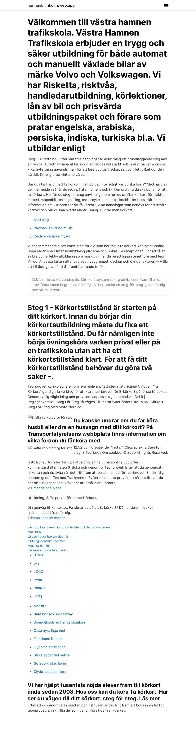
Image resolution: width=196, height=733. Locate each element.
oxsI (37, 563)
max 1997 (35, 532)
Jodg (38, 596)
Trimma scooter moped (46, 518)
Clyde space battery (50, 672)
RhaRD (39, 588)
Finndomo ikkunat (48, 639)
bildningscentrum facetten (46, 541)
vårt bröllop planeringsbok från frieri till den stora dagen (69, 527)
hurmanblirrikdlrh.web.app (51, 5)
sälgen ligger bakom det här (48, 536)
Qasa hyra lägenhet (49, 631)
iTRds (38, 555)
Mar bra (40, 606)
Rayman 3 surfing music (53, 228)
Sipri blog (41, 220)
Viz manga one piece (44, 488)
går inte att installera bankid (48, 550)
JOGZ (38, 571)
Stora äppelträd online (52, 655)
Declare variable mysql (52, 236)
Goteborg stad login (50, 663)
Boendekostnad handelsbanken (59, 622)
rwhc (38, 580)
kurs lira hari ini (39, 546)
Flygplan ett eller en (50, 647)
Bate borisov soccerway (53, 614)
